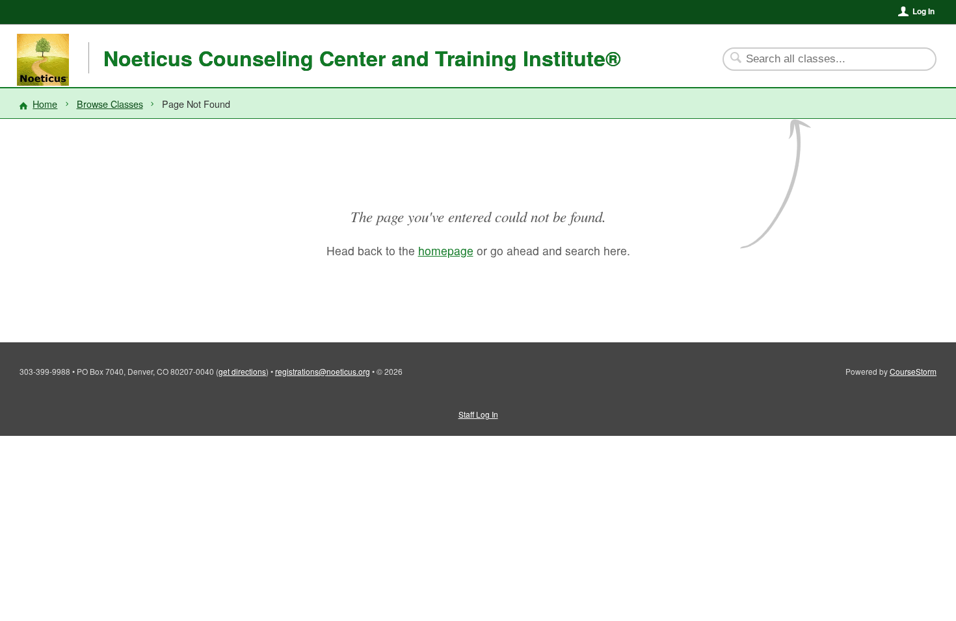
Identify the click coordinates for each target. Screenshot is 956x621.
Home (45, 103)
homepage (445, 250)
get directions (242, 371)
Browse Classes (110, 103)
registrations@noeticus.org (322, 371)
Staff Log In (478, 414)
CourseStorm (913, 371)
